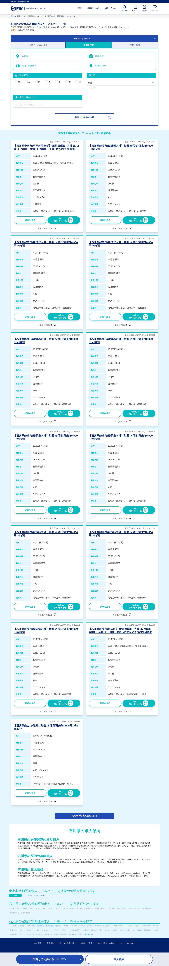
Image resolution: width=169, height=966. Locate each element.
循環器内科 (40, 926)
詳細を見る (30, 220)
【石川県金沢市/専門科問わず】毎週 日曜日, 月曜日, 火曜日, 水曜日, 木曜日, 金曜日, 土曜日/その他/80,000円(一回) (46, 149)
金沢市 (12, 908)
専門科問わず (88, 934)
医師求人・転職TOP (17, 16)
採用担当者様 (93, 8)
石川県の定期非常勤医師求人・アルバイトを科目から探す (51, 921)
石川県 (36, 895)
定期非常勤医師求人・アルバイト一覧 (35, 16)
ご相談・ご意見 (85, 943)
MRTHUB (131, 943)
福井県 (42, 895)
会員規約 (50, 943)
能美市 (72, 908)
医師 (80, 8)
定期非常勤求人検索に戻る (84, 815)
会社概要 (37, 943)
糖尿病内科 (49, 926)
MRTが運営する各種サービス (110, 943)
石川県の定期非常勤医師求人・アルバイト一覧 (61, 16)
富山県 (29, 895)
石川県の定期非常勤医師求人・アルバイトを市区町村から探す (54, 904)
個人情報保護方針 (66, 943)
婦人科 (140, 930)
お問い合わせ (110, 8)
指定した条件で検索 (84, 117)
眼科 (101, 930)
